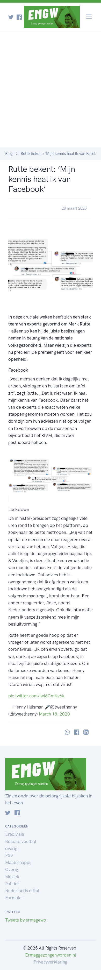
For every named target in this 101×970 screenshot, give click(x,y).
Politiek (12, 883)
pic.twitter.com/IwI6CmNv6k (36, 695)
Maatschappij (18, 862)
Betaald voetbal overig (20, 845)
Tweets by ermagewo (25, 920)
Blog (9, 153)
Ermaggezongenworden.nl (50, 955)
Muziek (12, 876)
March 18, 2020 (54, 714)
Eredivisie (14, 834)
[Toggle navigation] (89, 17)
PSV (9, 855)
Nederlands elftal (22, 890)
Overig (11, 869)
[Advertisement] (50, 94)
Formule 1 (15, 897)
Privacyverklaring (50, 962)
